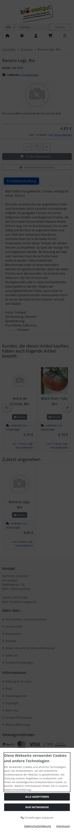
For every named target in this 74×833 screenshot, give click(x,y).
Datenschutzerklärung (37, 826)
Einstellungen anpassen (39, 817)
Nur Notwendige (37, 807)
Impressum (63, 826)
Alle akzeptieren (37, 796)
